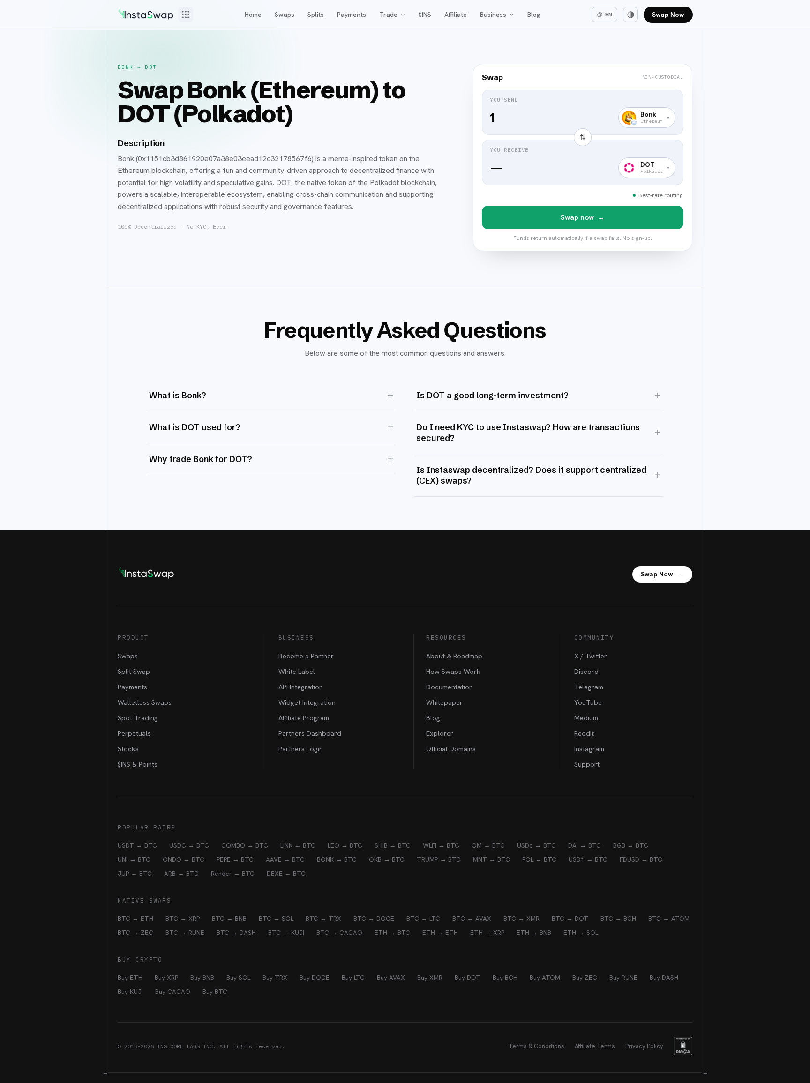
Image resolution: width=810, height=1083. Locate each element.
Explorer (439, 733)
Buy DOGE (315, 977)
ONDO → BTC (183, 859)
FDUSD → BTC (641, 859)
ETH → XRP (487, 932)
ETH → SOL (580, 932)
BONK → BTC (337, 859)
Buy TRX (274, 977)
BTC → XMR (521, 918)
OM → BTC (488, 845)
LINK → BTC (297, 845)
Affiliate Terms (595, 1046)
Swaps (284, 14)
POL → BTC (539, 859)
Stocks (128, 748)
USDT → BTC (137, 845)
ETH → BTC (392, 932)
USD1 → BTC (588, 859)
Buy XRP (166, 977)
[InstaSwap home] (145, 14)
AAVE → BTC (285, 859)
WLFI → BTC (441, 845)
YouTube (588, 702)
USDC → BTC (189, 845)
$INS (425, 14)
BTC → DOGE (373, 918)
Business (493, 14)
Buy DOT (467, 977)
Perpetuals (134, 733)
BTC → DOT (570, 918)
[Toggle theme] (630, 14)
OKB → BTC (387, 859)
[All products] (185, 14)
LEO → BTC (345, 845)
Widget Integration (307, 702)
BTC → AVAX (471, 918)
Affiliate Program (303, 717)
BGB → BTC (630, 845)
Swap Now (668, 14)
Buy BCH (505, 977)
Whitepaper (444, 702)
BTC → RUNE (184, 932)
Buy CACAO (172, 991)
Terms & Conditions (536, 1046)
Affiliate (455, 14)
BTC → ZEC (135, 932)
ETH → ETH (440, 932)
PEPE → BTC (235, 859)
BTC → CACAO (339, 932)
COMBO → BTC (244, 845)
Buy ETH (130, 977)
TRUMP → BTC (439, 859)
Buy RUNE (623, 977)
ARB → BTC (181, 873)
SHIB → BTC (393, 845)
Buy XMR (429, 977)
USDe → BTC (536, 845)
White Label (296, 671)
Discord (586, 671)
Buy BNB (202, 977)
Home (253, 14)
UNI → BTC (134, 859)
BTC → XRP (182, 918)
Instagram (589, 748)
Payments (351, 14)
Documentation (449, 686)
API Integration (300, 686)
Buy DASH (664, 977)
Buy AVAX (391, 977)
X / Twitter (590, 655)
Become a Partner (306, 655)
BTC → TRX (323, 918)
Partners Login (300, 748)
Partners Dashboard (309, 733)
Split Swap (134, 671)
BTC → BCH (618, 918)
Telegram (588, 686)
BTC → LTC (423, 918)
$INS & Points (138, 764)
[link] (582, 157)
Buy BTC (214, 991)
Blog (533, 14)
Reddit (584, 733)
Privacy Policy (644, 1046)
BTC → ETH (135, 918)
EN (608, 14)
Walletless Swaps (145, 702)
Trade (388, 14)
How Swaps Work (453, 671)
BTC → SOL (276, 918)
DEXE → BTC (286, 873)
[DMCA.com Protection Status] (683, 1046)
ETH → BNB (534, 932)
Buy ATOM (545, 977)
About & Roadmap (454, 655)
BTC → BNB (229, 918)
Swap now (583, 217)
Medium (586, 717)
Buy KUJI (130, 991)
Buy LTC (353, 977)
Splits (316, 14)
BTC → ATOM (669, 918)
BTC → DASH (236, 932)
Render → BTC (233, 873)
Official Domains (451, 748)
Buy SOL (238, 977)
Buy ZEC (584, 977)
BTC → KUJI (286, 932)
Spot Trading (138, 717)
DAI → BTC (584, 845)
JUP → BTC (135, 873)
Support (587, 764)
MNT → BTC (491, 859)
